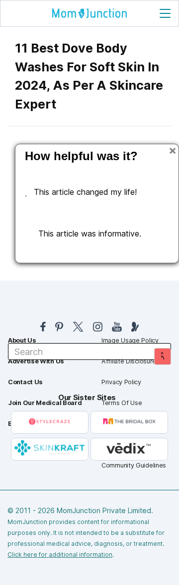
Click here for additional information (59, 554)
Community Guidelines (133, 465)
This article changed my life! (85, 192)
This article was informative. (89, 233)
